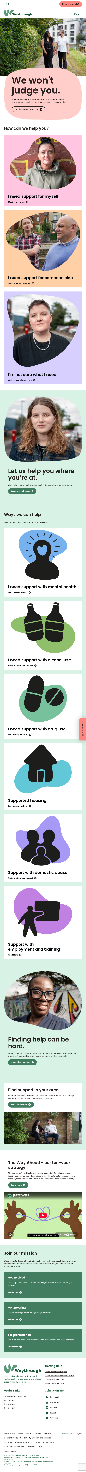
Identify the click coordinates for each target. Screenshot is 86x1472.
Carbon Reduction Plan (14, 1447)
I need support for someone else (59, 1375)
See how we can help (17, 592)
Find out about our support (20, 665)
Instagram (54, 1402)
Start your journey (16, 202)
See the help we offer (18, 734)
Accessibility (9, 1433)
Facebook (54, 1397)
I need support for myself (56, 1371)
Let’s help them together (19, 283)
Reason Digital (76, 1433)
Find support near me (54, 1383)
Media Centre (10, 1451)
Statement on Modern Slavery (17, 1442)
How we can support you (15, 1396)
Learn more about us (20, 491)
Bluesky (53, 1412)
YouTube (54, 1418)
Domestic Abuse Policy (44, 1442)
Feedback (48, 1433)
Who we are (9, 1400)
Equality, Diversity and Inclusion (37, 1438)
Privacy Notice (24, 1433)
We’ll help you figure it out (20, 380)
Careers (31, 1447)
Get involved (9, 1404)
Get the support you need (26, 109)
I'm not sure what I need (55, 1379)
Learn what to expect (21, 1062)
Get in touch (9, 1408)
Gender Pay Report (12, 1438)
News (40, 1447)
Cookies (37, 1433)
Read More (13, 955)
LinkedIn (53, 1407)
